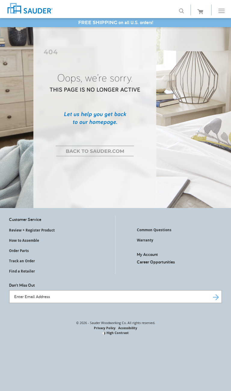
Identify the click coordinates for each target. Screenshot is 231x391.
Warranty (145, 240)
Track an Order (22, 260)
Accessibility (127, 328)
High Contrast (117, 332)
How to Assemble (24, 240)
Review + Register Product (32, 230)
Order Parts (19, 250)
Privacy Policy (105, 328)
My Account (147, 254)
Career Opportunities (156, 262)
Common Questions (154, 229)
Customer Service (25, 219)
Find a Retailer (22, 271)
